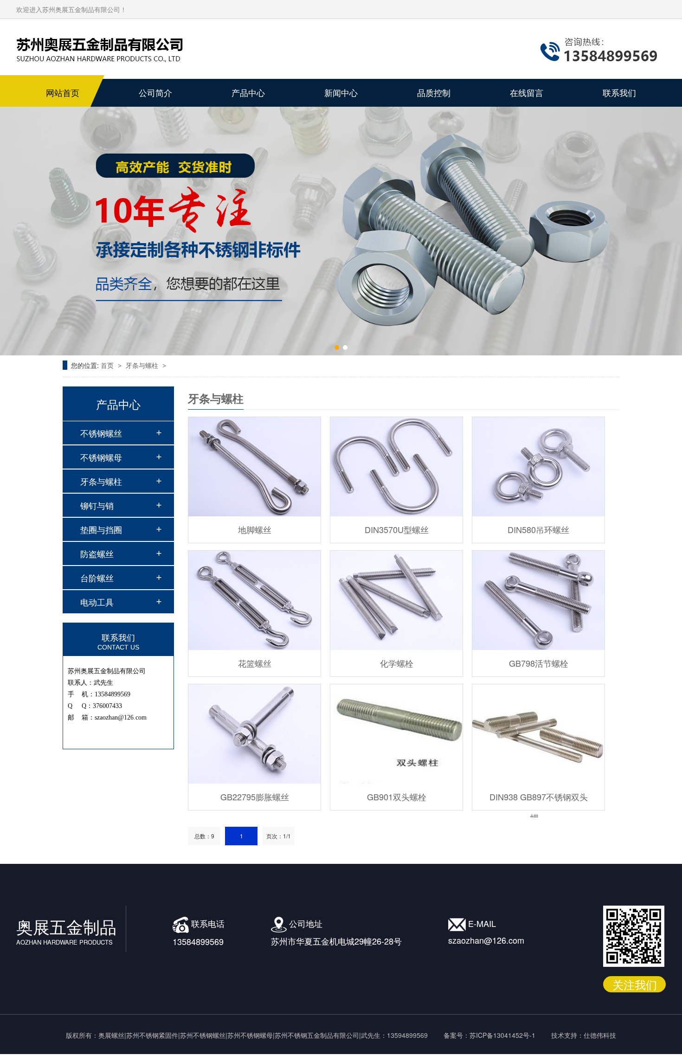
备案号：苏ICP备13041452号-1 (489, 1035)
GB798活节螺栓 (538, 663)
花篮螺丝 (254, 663)
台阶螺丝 (97, 578)
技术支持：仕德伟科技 (583, 1035)
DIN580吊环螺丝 (538, 529)
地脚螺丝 (254, 529)
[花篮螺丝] (254, 600)
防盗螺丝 (97, 553)
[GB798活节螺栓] (538, 600)
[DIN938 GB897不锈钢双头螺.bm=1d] (538, 734)
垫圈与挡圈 (101, 529)
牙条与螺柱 (143, 365)
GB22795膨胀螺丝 (254, 797)
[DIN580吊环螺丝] (538, 466)
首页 (108, 365)
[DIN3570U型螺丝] (396, 466)
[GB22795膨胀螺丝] (254, 734)
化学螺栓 (396, 663)
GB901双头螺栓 (396, 797)
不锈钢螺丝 (101, 433)
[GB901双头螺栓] (396, 734)
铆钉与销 (97, 505)
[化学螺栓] (396, 600)
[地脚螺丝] (254, 466)
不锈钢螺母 (101, 457)
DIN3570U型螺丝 (397, 529)
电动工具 (97, 602)
